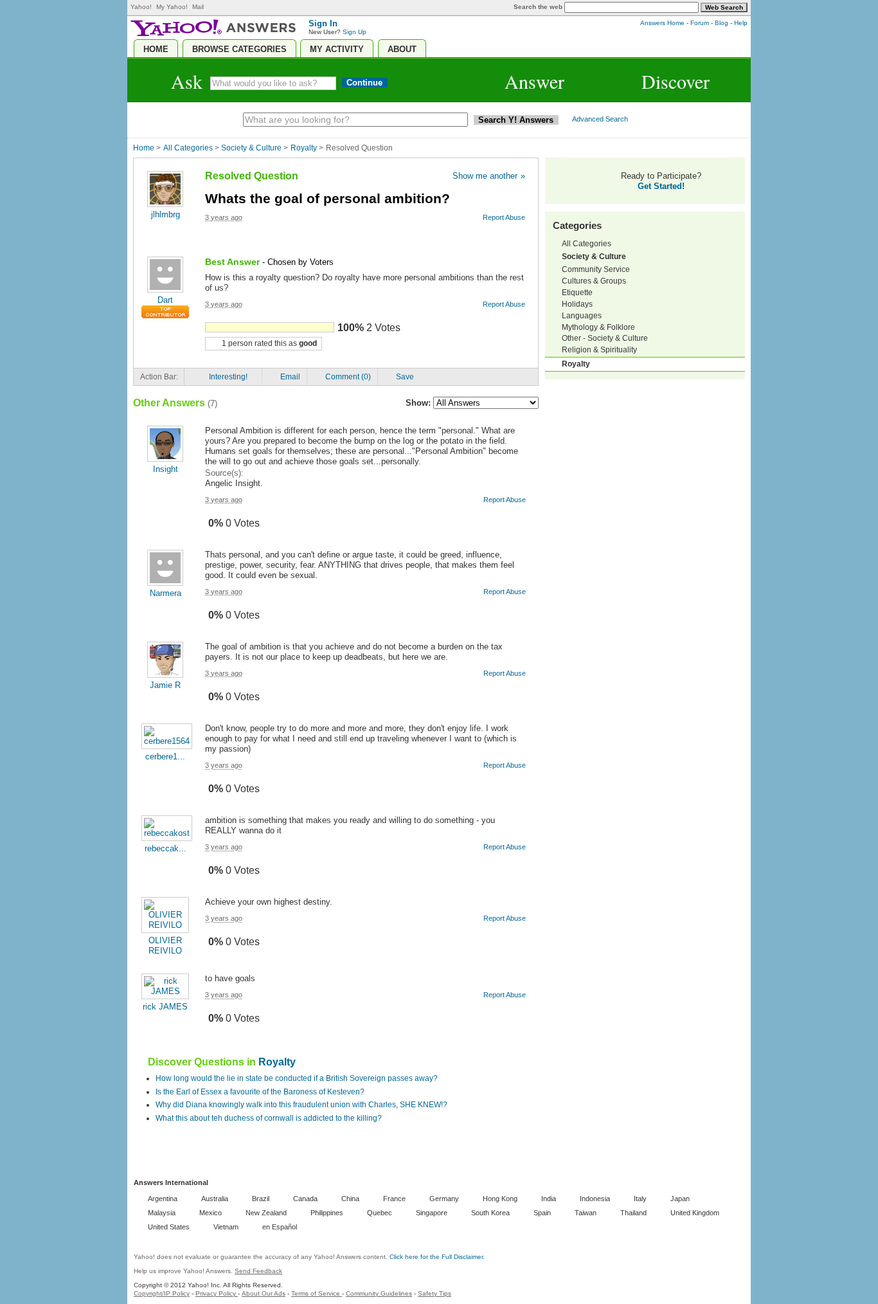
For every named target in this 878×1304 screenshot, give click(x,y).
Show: (418, 403)
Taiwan (585, 1213)
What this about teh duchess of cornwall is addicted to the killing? (269, 1118)
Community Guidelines (379, 1293)
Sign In (323, 23)
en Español (279, 1227)
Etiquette (577, 292)
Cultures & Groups (594, 280)
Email (290, 376)
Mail (198, 6)
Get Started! (661, 186)
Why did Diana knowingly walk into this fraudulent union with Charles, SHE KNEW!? (301, 1104)
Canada (305, 1198)
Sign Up (354, 31)
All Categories (188, 147)
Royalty (304, 147)
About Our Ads (263, 1293)
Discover (675, 81)
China (350, 1198)
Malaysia (161, 1213)
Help (741, 22)
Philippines (326, 1213)
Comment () (348, 376)
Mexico (210, 1213)
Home (155, 49)
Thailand (633, 1213)
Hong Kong (500, 1198)
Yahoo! (141, 6)
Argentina (162, 1198)
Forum (699, 22)
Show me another (488, 176)
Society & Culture (251, 147)
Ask (186, 81)
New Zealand (266, 1213)
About (402, 49)
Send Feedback (258, 1270)
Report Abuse (504, 304)
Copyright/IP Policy (162, 1293)
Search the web (538, 6)
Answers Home (662, 22)
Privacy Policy (216, 1293)
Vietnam (225, 1227)
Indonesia (595, 1198)
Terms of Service (316, 1293)
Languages (582, 315)
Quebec (379, 1213)
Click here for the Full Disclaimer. (437, 1256)
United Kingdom (694, 1213)
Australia (214, 1198)
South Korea (490, 1213)
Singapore (431, 1213)
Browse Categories (239, 49)
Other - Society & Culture (605, 338)
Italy (640, 1198)
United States (169, 1227)
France (394, 1198)
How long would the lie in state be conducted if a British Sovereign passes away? (297, 1078)
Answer (534, 81)
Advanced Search (600, 119)
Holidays (577, 304)
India (548, 1198)
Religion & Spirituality (599, 349)
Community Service (596, 269)
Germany (444, 1198)
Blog (721, 22)
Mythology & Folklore (598, 327)
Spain (542, 1213)
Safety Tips (434, 1293)
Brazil (260, 1198)
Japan (680, 1198)
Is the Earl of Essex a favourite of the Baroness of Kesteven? (260, 1091)
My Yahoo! (172, 6)
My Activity (337, 49)
